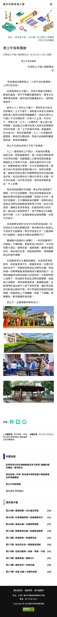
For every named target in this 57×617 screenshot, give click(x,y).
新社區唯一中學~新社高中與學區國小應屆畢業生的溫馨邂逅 (15, 437)
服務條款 (28, 590)
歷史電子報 (20, 37)
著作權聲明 (39, 590)
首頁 (10, 37)
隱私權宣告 (18, 590)
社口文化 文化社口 (42, 434)
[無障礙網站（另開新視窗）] (28, 609)
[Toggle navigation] (51, 4)
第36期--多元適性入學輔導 (41, 37)
